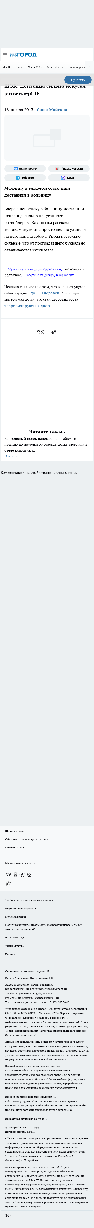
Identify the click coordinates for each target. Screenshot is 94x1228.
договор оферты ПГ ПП (20, 1131)
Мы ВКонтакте (12, 67)
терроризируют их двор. (27, 305)
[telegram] (55, 332)
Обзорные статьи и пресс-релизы (26, 839)
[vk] (41, 332)
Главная (10, 954)
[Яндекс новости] (69, 168)
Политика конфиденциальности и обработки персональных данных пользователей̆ (43, 927)
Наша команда (14, 937)
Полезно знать (14, 847)
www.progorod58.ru (40, 971)
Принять (78, 80)
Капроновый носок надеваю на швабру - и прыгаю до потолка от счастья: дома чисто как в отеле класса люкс (45, 447)
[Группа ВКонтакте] (25, 168)
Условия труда (14, 945)
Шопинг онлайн (15, 831)
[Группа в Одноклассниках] (15, 874)
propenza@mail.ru (17, 989)
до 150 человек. (45, 293)
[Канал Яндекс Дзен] (29, 874)
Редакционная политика (20, 908)
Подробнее (31, 1160)
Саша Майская (52, 109)
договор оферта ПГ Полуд (22, 1127)
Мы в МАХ (35, 67)
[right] (89, 67)
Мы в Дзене (55, 67)
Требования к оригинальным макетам (29, 900)
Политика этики (15, 916)
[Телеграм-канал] (25, 177)
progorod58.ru (74, 1041)
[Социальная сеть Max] (69, 177)
